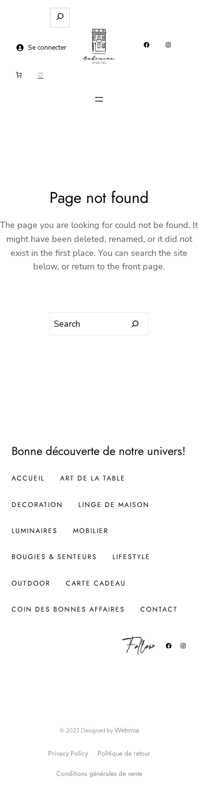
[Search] (135, 324)
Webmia (126, 730)
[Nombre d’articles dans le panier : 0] (19, 74)
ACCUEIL (28, 478)
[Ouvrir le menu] (99, 99)
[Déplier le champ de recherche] (60, 17)
